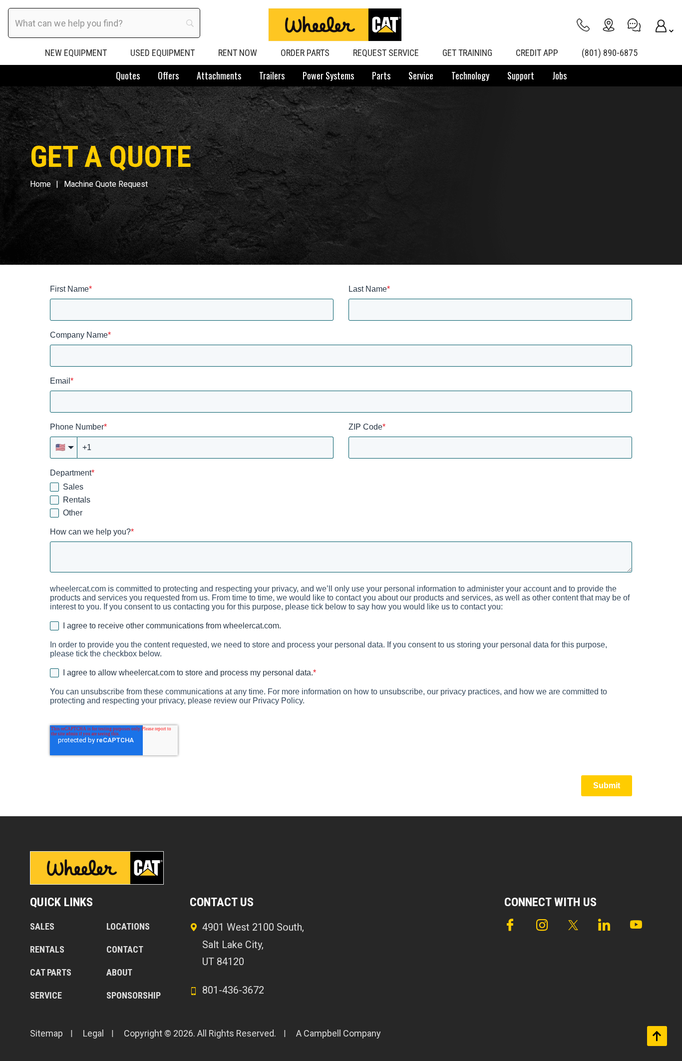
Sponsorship (133, 995)
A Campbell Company (338, 1033)
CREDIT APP (537, 52)
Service (46, 995)
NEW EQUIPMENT (76, 52)
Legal (93, 1033)
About (119, 972)
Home (40, 184)
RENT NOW (237, 52)
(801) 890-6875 (610, 52)
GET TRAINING (467, 52)
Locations (128, 926)
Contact (124, 949)
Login (659, 24)
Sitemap (46, 1033)
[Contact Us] (634, 24)
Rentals (47, 949)
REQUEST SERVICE (386, 52)
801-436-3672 (233, 990)
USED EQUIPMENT (162, 52)
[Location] (608, 24)
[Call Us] (583, 24)
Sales (42, 926)
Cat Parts (50, 972)
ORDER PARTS (305, 52)
